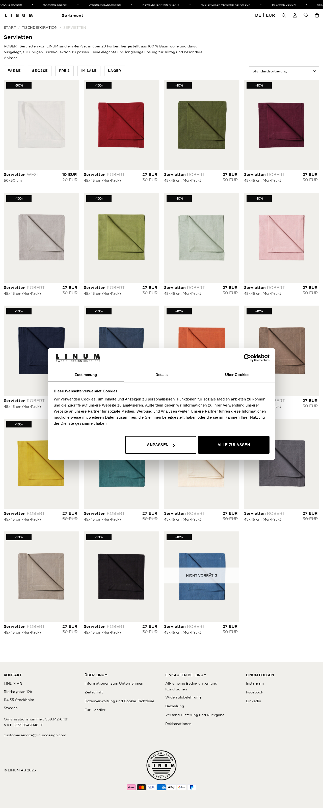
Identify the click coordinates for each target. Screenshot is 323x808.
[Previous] (89, 125)
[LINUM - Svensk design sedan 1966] (19, 15)
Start (10, 27)
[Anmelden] (294, 15)
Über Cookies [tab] (237, 374)
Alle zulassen (234, 445)
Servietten (21, 174)
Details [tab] (161, 374)
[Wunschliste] (306, 15)
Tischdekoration (40, 27)
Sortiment (72, 15)
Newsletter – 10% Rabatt (153, 4)
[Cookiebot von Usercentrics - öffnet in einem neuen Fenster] (247, 358)
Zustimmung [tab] (86, 374)
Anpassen (158, 445)
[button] (265, 15)
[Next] (154, 125)
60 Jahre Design (48, 4)
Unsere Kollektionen (97, 4)
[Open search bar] (284, 15)
